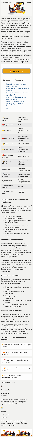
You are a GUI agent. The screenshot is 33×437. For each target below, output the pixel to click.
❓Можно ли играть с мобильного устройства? (15, 361)
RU (7, 108)
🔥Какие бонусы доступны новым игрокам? (14, 353)
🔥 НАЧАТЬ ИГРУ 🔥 (16, 71)
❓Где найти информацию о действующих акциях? (12, 377)
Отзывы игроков (12, 106)
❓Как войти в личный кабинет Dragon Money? (16, 346)
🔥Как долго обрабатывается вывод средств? (16, 369)
